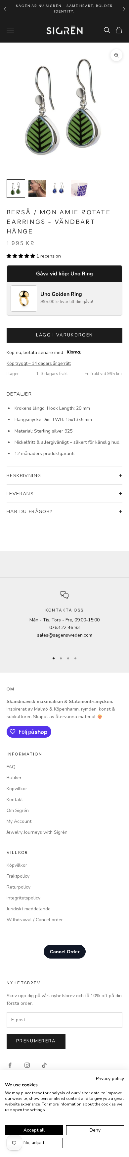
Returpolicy (18, 887)
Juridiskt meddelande (29, 909)
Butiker (14, 778)
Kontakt (15, 799)
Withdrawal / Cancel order (35, 920)
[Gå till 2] (37, 188)
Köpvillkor (17, 789)
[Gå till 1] (16, 188)
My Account (19, 821)
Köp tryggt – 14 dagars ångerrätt (39, 364)
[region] (64, 619)
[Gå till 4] (79, 188)
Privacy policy (110, 1078)
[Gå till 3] (58, 188)
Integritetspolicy (23, 898)
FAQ (11, 767)
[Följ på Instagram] (27, 1065)
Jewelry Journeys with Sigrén (37, 832)
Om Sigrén (18, 810)
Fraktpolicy (18, 876)
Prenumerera (36, 1041)
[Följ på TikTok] (44, 1065)
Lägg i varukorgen (64, 335)
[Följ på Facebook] (10, 1065)
